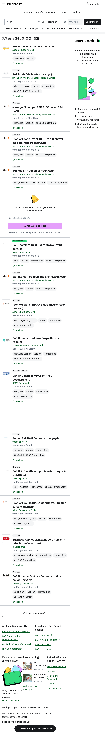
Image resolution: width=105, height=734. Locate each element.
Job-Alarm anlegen (37, 226)
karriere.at (58, 660)
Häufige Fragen (9, 707)
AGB (46, 707)
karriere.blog (31, 657)
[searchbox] (35, 218)
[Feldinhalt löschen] (33, 22)
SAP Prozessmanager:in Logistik (33, 46)
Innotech (51, 671)
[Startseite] (15, 4)
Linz (21, 123)
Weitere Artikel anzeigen (30, 688)
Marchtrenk (19, 592)
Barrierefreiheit (25, 713)
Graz (21, 86)
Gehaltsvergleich (11, 700)
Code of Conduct (43, 713)
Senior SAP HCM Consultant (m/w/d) (35, 438)
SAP (10, 38)
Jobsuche (28, 12)
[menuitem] (15, 29)
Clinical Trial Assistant (53, 677)
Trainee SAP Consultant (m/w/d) (33, 170)
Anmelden (95, 4)
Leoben (27, 353)
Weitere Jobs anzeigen (35, 613)
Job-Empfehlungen (46, 12)
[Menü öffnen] (4, 4)
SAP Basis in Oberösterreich (16, 631)
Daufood (51, 683)
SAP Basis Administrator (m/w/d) (33, 74)
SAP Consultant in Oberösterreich (11, 638)
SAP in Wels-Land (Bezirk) (47, 640)
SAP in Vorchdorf (43, 635)
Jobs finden (92, 22)
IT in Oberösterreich (12, 648)
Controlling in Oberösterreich (17, 644)
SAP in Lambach (43, 649)
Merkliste (77, 12)
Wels (26, 86)
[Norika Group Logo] (16, 722)
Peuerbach (19, 58)
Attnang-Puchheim (23, 555)
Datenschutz (8, 713)
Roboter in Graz (55, 688)
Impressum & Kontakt (30, 707)
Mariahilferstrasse (56, 666)
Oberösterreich (29, 38)
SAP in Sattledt (43, 644)
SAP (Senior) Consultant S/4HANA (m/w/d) (39, 276)
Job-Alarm (64, 12)
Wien (16, 86)
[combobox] (20, 22)
